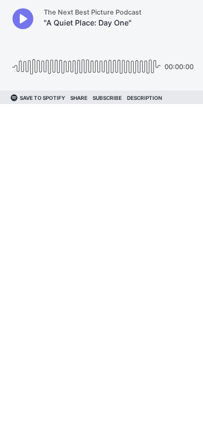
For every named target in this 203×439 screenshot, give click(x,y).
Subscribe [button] (107, 98)
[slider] (86, 62)
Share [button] (78, 98)
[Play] (22, 18)
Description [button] (144, 98)
